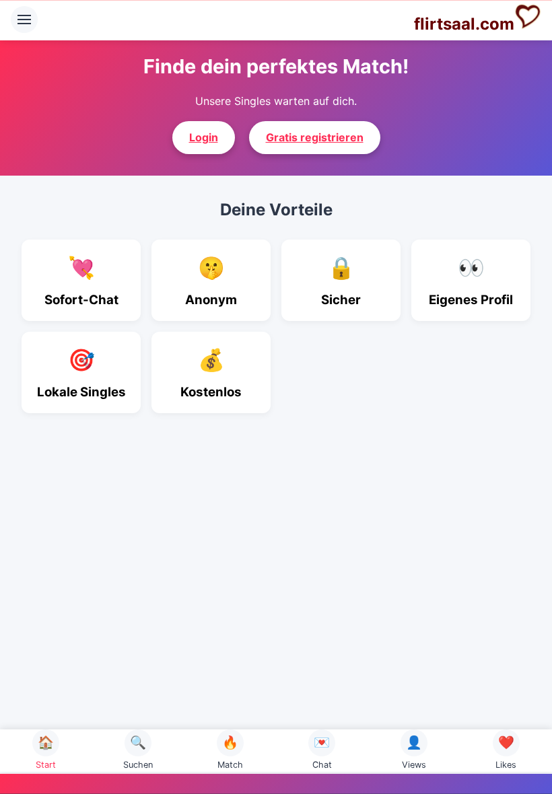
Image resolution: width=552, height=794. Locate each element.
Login (203, 137)
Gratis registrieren (315, 137)
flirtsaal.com (464, 24)
